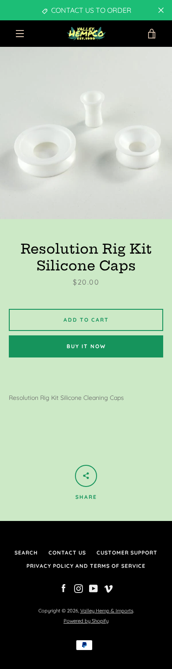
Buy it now (86, 346)
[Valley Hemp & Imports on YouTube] (93, 588)
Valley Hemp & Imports (106, 611)
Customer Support (127, 552)
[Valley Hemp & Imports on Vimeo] (108, 588)
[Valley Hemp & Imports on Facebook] (63, 588)
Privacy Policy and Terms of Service (86, 566)
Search (26, 552)
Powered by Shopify (86, 621)
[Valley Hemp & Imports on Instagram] (78, 588)
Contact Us (67, 552)
